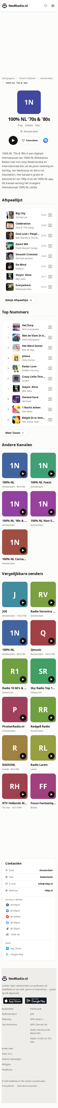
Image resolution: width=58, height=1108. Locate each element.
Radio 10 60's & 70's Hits (14, 688)
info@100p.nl (45, 883)
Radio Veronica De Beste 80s (43, 611)
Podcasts (6, 1019)
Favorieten (32, 140)
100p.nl (49, 890)
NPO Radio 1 (37, 1019)
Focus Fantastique (43, 803)
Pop (20, 125)
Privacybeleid (8, 1086)
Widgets (6, 1064)
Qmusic (36, 650)
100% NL (8, 482)
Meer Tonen (12, 433)
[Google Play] (36, 1000)
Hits (37, 125)
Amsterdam (46, 78)
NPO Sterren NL (38, 1024)
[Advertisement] (29, 44)
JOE (4, 611)
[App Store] (13, 1000)
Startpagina (8, 78)
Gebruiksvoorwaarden (27, 1086)
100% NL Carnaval (14, 559)
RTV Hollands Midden (14, 803)
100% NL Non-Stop (43, 521)
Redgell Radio (40, 726)
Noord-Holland (27, 78)
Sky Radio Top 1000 (43, 688)
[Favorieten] (45, 5)
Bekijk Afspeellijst (16, 300)
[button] (15, 465)
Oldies (29, 125)
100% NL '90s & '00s (14, 521)
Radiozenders (9, 1013)
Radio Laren (39, 765)
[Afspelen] (13, 140)
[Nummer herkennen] (45, 140)
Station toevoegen (11, 1058)
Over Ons (7, 1053)
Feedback (7, 1069)
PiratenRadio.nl (13, 726)
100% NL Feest (41, 482)
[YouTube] (50, 215)
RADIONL (8, 765)
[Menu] (53, 6)
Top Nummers (9, 1024)
